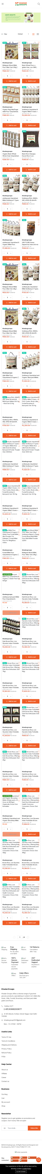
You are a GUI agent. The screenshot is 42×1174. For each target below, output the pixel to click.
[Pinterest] (15, 1160)
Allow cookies (21, 1171)
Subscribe (34, 1128)
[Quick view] (19, 42)
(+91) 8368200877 (13, 1009)
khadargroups (7, 63)
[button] (23, 34)
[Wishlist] (19, 45)
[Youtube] (23, 1160)
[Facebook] (15, 1157)
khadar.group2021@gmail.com (14, 1020)
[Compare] (19, 47)
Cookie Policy (26, 1168)
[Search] (39, 4)
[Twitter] (24, 1157)
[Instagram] (32, 1157)
